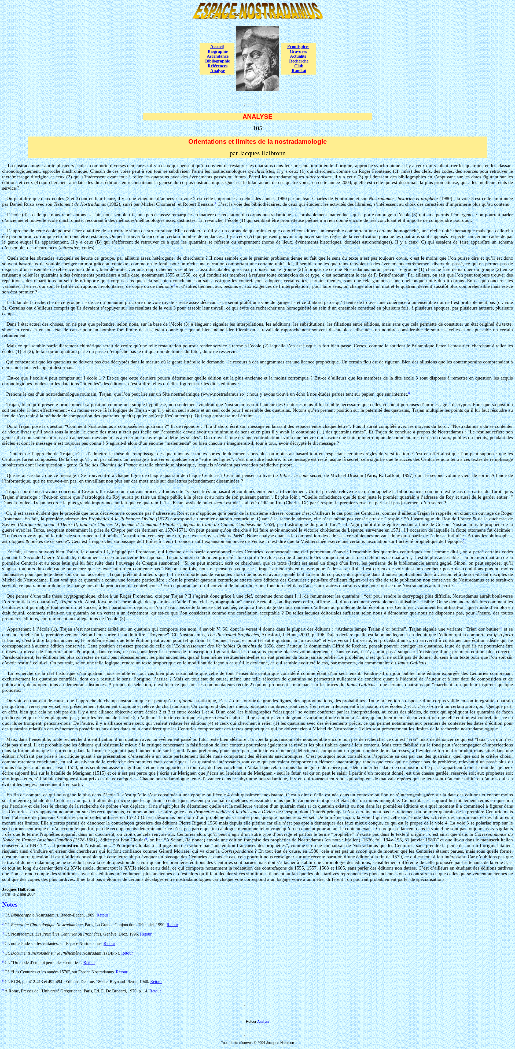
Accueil (217, 46)
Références (217, 66)
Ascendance (218, 56)
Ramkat (299, 70)
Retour (102, 915)
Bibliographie (217, 61)
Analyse (217, 70)
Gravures (298, 51)
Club (298, 66)
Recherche (298, 61)
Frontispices (298, 46)
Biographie (218, 51)
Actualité (298, 56)
